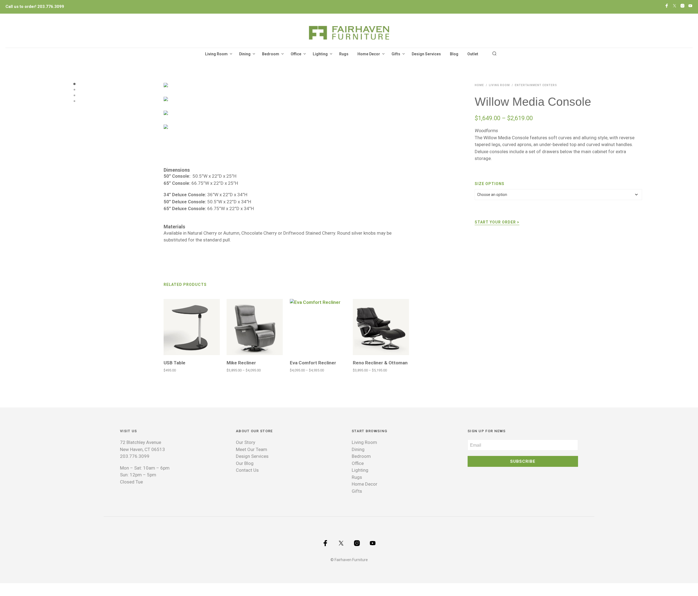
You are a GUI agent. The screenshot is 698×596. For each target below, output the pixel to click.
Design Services (426, 54)
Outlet (472, 54)
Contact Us (247, 470)
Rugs (343, 54)
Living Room (216, 54)
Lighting (320, 54)
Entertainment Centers (536, 85)
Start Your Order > (497, 222)
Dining (245, 54)
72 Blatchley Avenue (140, 442)
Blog (454, 54)
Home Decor (368, 54)
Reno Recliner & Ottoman (380, 362)
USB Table (174, 362)
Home (479, 85)
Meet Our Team (251, 449)
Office (296, 54)
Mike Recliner (241, 362)
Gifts (396, 54)
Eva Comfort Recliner (313, 362)
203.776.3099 (50, 6)
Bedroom (270, 54)
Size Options (489, 183)
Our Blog (245, 463)
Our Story (245, 442)
